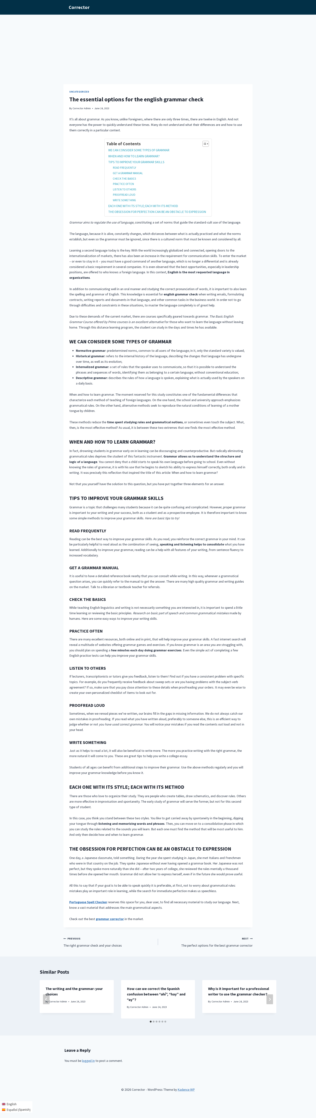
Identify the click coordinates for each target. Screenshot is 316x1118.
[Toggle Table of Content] (204, 144)
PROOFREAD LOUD (124, 194)
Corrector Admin (82, 108)
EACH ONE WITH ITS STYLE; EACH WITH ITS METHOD (143, 206)
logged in (88, 1061)
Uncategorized (79, 91)
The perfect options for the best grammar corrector (217, 942)
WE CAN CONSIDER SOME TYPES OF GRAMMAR (138, 150)
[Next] (269, 999)
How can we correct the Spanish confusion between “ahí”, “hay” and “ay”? (156, 994)
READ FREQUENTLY (124, 167)
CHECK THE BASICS (124, 178)
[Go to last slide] (46, 999)
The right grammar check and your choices (92, 942)
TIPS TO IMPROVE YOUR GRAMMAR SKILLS (136, 162)
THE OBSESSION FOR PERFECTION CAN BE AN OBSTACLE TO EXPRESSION (157, 212)
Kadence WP (186, 1089)
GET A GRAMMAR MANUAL (128, 173)
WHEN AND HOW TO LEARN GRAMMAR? (134, 156)
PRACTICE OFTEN (123, 184)
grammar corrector (110, 919)
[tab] (151, 1022)
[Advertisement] (158, 42)
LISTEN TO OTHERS (124, 189)
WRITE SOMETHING (124, 200)
